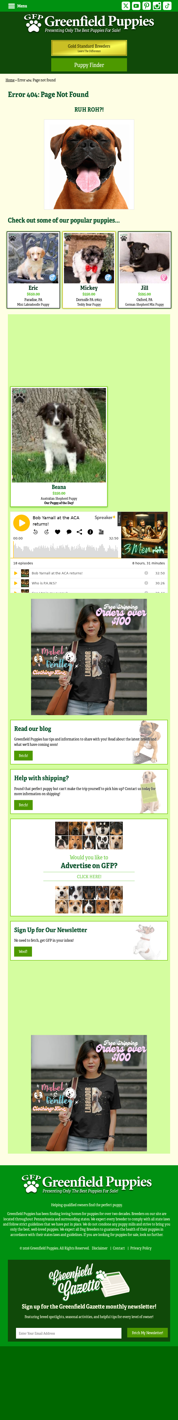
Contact (119, 1248)
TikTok (167, 6)
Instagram (157, 6)
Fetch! (23, 755)
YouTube (136, 6)
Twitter (126, 6)
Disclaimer (100, 1248)
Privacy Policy (141, 1248)
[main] (89, 199)
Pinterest (146, 6)
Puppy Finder (89, 65)
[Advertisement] (89, 349)
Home (10, 80)
